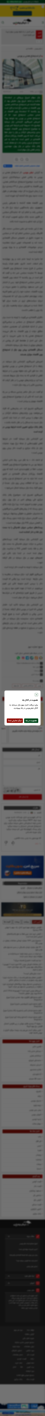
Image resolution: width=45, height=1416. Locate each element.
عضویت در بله (31, 720)
